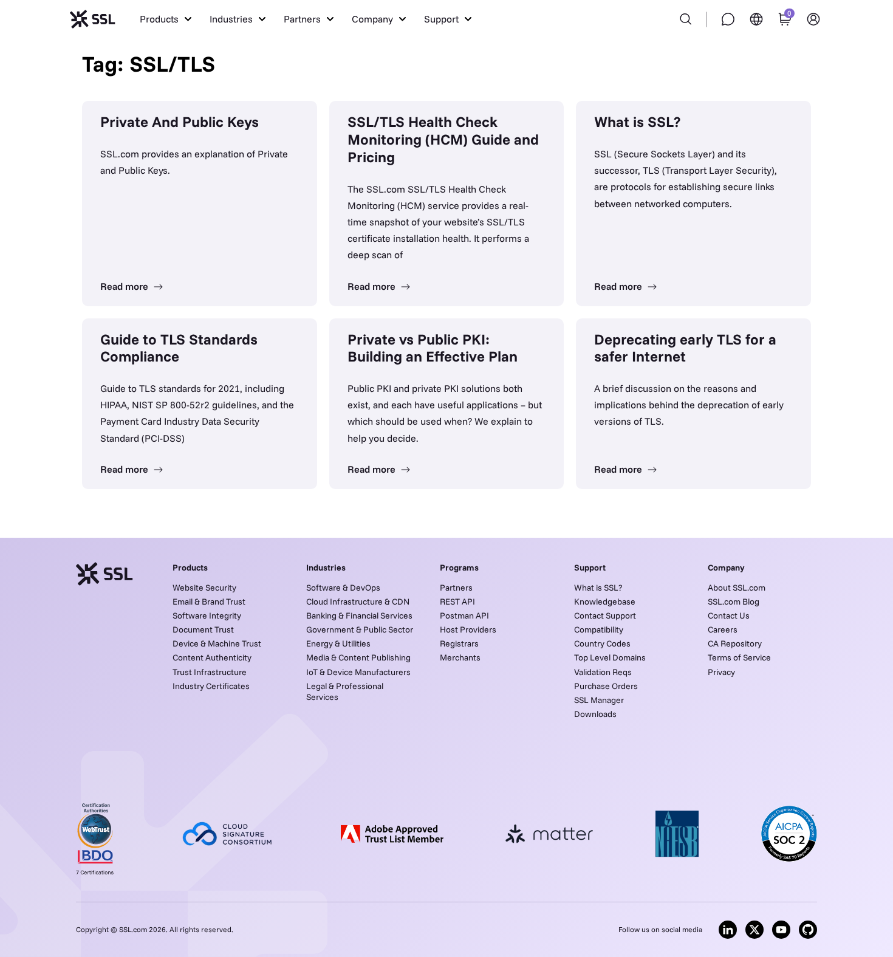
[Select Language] (756, 19)
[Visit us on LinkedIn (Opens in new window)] (728, 930)
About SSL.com (736, 587)
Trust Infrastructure (210, 672)
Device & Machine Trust (217, 643)
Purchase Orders (606, 686)
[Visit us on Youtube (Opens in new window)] (781, 930)
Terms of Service (739, 657)
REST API (457, 601)
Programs (459, 567)
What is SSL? (637, 121)
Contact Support (605, 615)
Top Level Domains (610, 657)
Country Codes (602, 643)
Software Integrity (207, 615)
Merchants (460, 657)
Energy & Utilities (338, 643)
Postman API (464, 615)
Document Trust (203, 629)
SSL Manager (599, 700)
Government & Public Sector (359, 629)
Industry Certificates (211, 686)
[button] (165, 19)
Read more (125, 286)
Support (590, 567)
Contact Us (729, 615)
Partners (456, 587)
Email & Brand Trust (209, 601)
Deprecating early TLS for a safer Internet (685, 348)
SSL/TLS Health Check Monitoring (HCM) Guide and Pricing (443, 139)
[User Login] (813, 19)
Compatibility (598, 629)
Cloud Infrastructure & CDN (357, 601)
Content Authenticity (212, 657)
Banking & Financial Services (359, 615)
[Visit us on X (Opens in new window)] (754, 930)
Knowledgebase (604, 601)
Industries (326, 567)
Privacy (721, 672)
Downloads (595, 713)
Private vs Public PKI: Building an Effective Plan (432, 348)
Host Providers (468, 629)
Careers (722, 629)
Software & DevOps (343, 587)
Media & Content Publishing (358, 657)
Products (190, 567)
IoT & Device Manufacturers (358, 672)
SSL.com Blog (733, 601)
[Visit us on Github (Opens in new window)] (808, 930)
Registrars (459, 643)
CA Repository (735, 643)
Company (726, 567)
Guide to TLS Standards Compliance (179, 348)
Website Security (204, 587)
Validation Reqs (603, 672)
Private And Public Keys (179, 121)
